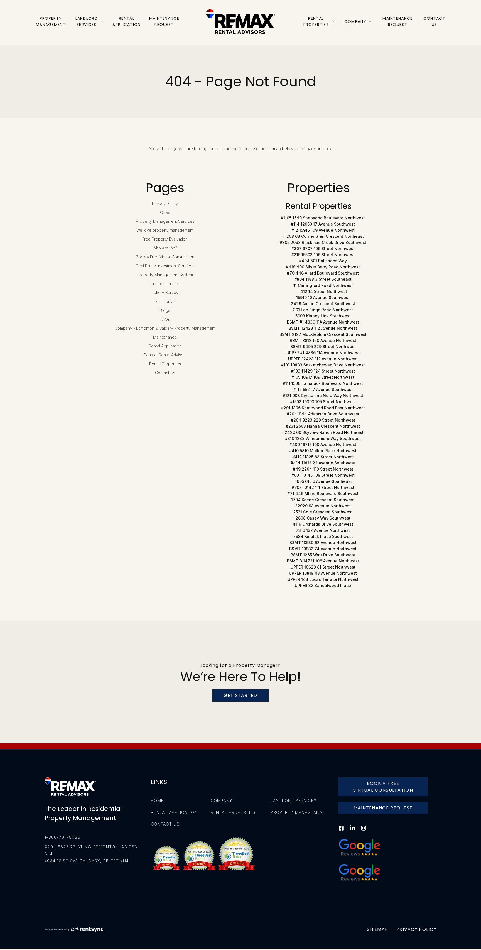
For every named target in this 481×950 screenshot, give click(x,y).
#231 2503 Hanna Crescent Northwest (323, 426)
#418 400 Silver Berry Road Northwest (323, 267)
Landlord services (165, 283)
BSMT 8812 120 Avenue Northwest (323, 340)
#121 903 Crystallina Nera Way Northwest (323, 395)
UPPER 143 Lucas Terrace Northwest (323, 579)
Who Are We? (165, 248)
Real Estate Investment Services (165, 265)
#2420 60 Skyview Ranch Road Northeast (323, 432)
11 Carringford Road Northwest (323, 285)
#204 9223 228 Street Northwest (323, 420)
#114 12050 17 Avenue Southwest (323, 224)
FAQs (165, 319)
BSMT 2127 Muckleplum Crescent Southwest (323, 334)
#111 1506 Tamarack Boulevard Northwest (323, 383)
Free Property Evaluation (165, 239)
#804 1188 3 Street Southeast (323, 279)
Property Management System (165, 274)
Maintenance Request (383, 808)
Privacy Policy (165, 203)
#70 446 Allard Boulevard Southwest (323, 273)
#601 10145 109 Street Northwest (323, 475)
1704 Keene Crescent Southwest (323, 499)
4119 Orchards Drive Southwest (323, 524)
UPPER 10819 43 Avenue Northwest (323, 573)
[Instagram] (363, 831)
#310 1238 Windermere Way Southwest (323, 438)
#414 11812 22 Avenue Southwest (323, 463)
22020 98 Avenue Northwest (323, 505)
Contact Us (165, 372)
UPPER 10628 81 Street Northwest (323, 567)
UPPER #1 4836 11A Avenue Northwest (323, 352)
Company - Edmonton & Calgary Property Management (165, 328)
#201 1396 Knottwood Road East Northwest (323, 407)
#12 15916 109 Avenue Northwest (323, 230)
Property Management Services (165, 221)
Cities (165, 212)
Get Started (240, 695)
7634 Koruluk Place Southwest (323, 536)
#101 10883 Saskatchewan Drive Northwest (323, 365)
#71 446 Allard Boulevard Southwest (323, 493)
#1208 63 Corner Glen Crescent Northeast (323, 236)
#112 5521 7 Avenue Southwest (323, 389)
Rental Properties (165, 363)
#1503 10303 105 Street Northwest (323, 401)
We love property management (164, 230)
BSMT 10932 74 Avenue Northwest (323, 548)
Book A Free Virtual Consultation (165, 256)
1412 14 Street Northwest (323, 291)
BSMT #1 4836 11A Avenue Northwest (323, 322)
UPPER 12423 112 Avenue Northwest (323, 358)
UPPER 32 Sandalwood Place (323, 585)
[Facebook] (341, 831)
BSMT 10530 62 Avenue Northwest (323, 542)
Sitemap (377, 929)
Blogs (165, 310)
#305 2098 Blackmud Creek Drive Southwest (323, 242)
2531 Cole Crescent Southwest (323, 512)
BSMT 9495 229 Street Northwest (323, 346)
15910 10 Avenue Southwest (323, 297)
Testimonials (165, 301)
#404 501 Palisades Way (323, 260)
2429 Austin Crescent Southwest (323, 303)
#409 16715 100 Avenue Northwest (322, 444)
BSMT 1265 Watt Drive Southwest (323, 554)
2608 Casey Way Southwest (323, 518)
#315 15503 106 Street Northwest (323, 254)
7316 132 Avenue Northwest (323, 530)
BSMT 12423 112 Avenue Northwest (323, 328)
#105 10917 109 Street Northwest (322, 377)
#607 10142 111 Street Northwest (323, 487)
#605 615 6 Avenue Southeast (323, 481)
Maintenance (165, 337)
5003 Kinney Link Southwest (323, 316)
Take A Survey (165, 292)
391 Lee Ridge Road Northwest (323, 309)
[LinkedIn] (352, 831)
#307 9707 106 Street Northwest (323, 248)
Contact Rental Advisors (165, 354)
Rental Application (165, 346)
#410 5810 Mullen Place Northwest (323, 450)
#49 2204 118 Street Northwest (323, 469)
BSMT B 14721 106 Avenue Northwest (323, 561)
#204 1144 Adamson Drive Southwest (323, 414)
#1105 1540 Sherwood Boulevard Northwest (323, 218)
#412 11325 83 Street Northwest (323, 456)
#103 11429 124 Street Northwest (323, 371)
